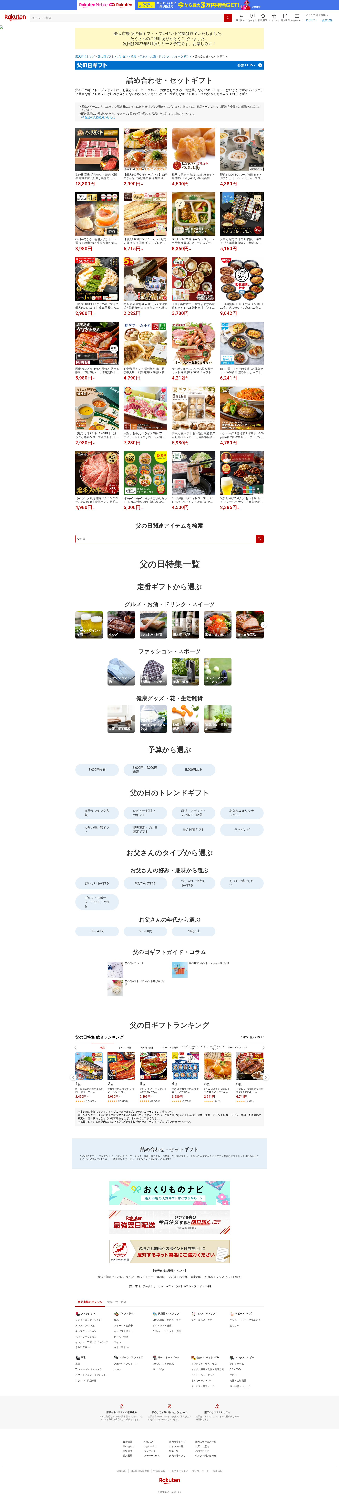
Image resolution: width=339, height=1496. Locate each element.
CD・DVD (235, 1369)
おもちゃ (234, 1325)
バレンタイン (125, 1276)
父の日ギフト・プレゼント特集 (117, 56)
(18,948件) (123, 1101)
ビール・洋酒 (121, 1337)
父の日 (172, 1276)
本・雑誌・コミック (240, 1386)
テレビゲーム (237, 1363)
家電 (77, 1363)
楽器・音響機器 (238, 1380)
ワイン (117, 1342)
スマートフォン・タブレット (90, 1375)
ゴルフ (117, 1369)
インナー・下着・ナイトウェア (91, 1342)
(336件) (250, 1101)
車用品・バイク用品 (163, 1363)
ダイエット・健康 (162, 1325)
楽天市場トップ (85, 56)
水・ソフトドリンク (124, 1331)
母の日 (161, 1276)
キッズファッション (86, 1331)
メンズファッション (86, 1325)
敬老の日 (196, 1276)
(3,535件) (186, 1101)
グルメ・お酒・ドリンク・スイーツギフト (165, 56)
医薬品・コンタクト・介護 (167, 1331)
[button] (252, 18)
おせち (237, 1276)
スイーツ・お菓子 (123, 1325)
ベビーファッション (86, 1337)
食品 (116, 1320)
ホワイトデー (145, 1276)
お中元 (183, 1276)
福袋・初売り (106, 1276)
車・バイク (158, 1369)
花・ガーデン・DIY (201, 1380)
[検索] (228, 18)
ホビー (233, 1375)
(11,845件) (155, 1101)
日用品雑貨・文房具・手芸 (167, 1320)
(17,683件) (91, 1101)
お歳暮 (209, 1276)
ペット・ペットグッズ (203, 1375)
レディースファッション (88, 1320)
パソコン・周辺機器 (86, 1380)
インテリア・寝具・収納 (204, 1363)
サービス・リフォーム (203, 1386)
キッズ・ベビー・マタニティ (245, 1320)
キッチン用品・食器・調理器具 (207, 1369)
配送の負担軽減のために (99, 117)
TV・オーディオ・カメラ (88, 1369)
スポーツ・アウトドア (126, 1363)
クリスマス (223, 1276)
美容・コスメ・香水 (201, 1320)
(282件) (218, 1101)
